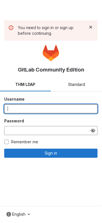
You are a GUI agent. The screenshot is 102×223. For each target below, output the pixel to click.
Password (14, 120)
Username (14, 99)
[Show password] (92, 130)
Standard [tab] (76, 84)
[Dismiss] (90, 27)
